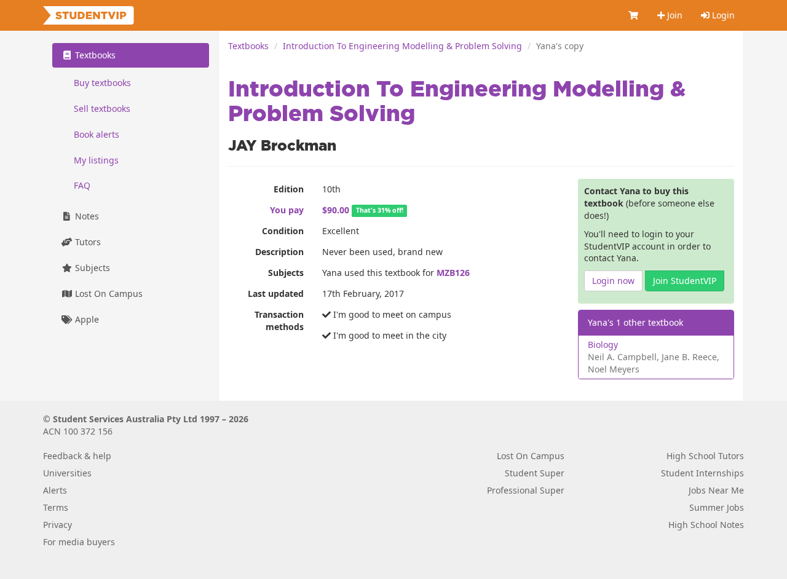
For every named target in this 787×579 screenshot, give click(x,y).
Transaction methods (279, 321)
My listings (96, 160)
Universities (67, 473)
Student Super (534, 473)
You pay (287, 210)
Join (673, 15)
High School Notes (706, 524)
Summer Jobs (716, 507)
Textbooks (248, 46)
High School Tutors (705, 456)
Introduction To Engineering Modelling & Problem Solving (402, 46)
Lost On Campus (108, 294)
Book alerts (96, 134)
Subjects (286, 272)
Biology (603, 344)
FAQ (82, 186)
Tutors (87, 242)
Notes (86, 217)
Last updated (276, 293)
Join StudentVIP (684, 280)
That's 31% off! (379, 211)
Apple (86, 320)
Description (279, 252)
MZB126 (453, 272)
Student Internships (702, 473)
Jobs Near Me (716, 490)
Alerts (55, 490)
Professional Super (525, 490)
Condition (283, 231)
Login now (613, 280)
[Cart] (634, 15)
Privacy (57, 524)
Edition (289, 189)
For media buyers (79, 542)
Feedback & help (77, 456)
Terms (55, 507)
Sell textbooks (102, 108)
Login (722, 15)
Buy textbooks (102, 83)
